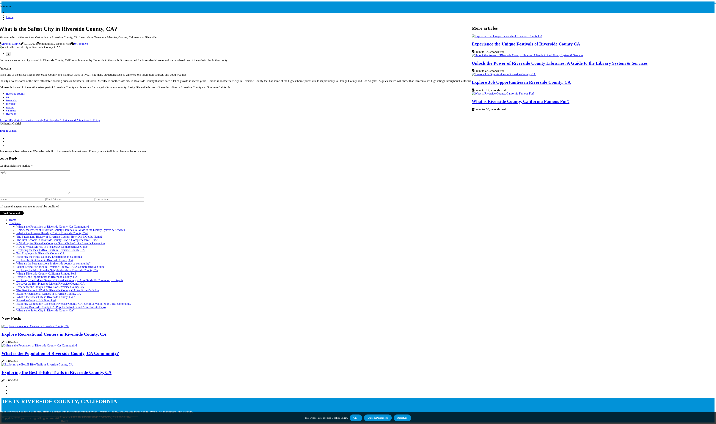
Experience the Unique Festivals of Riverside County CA (526, 44)
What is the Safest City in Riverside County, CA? (45, 297)
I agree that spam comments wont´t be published (30, 206)
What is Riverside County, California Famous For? (520, 101)
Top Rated (15, 223)
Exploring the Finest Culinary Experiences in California (49, 256)
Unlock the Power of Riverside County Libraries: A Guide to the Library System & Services (560, 63)
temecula (11, 100)
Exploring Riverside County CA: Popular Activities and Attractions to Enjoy (61, 307)
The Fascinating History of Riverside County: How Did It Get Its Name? (59, 236)
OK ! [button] (355, 417)
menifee (10, 103)
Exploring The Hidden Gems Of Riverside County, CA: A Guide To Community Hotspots (69, 280)
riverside (11, 113)
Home (9, 17)
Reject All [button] (402, 417)
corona (10, 107)
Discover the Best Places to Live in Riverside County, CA (50, 283)
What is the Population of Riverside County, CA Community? (52, 226)
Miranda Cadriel (11, 43)
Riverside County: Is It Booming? (36, 300)
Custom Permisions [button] (378, 417)
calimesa (11, 110)
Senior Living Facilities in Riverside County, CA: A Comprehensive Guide (60, 266)
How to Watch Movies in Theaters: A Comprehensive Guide (51, 246)
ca (7, 97)
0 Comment (81, 43)
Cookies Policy (339, 417)
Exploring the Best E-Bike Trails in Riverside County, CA (50, 250)
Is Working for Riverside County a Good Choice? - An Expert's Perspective (60, 243)
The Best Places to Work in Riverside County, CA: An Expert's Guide (57, 290)
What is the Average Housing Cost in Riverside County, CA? (52, 233)
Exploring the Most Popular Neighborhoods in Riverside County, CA (57, 270)
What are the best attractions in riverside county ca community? (53, 263)
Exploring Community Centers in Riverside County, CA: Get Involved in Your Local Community (73, 303)
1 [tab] (8, 53)
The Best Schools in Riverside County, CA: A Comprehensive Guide (57, 240)
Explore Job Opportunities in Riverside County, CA (521, 82)
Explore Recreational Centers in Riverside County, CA (48, 293)
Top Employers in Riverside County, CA (40, 253)
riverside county (15, 93)
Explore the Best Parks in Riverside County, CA (44, 260)
